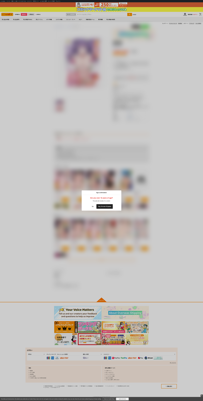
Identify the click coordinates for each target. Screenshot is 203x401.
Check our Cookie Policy (109, 399)
